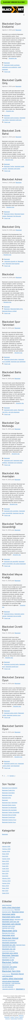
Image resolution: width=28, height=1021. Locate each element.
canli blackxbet (7, 976)
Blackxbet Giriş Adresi (8, 933)
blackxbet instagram (9, 942)
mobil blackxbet (15, 983)
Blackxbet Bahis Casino (9, 805)
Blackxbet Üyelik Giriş (8, 790)
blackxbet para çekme (10, 953)
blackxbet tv (20, 989)
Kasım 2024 (5, 871)
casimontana (14, 1018)
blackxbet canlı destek (11, 924)
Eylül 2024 (5, 876)
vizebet (12, 1017)
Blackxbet (7, 63)
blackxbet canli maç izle (10, 921)
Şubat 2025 (5, 863)
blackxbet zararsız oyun (14, 715)
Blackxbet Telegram (10, 955)
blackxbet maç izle (18, 513)
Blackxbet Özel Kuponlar (13, 263)
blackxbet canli (8, 460)
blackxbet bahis (8, 914)
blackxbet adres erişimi (11, 713)
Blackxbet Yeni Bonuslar (14, 216)
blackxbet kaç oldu (9, 945)
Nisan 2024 (5, 888)
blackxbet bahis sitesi (11, 917)
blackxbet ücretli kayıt (12, 666)
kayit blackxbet (15, 766)
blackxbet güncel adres (11, 359)
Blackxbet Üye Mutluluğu (10, 424)
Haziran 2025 (6, 859)
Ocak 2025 (5, 866)
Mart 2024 (5, 890)
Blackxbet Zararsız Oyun (9, 820)
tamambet (6, 1017)
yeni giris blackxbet (13, 412)
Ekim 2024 (5, 873)
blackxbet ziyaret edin (6, 974)
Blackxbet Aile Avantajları (10, 475)
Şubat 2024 (5, 893)
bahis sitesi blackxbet (11, 907)
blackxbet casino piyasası (11, 118)
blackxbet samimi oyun (10, 763)
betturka (21, 1015)
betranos (7, 1018)
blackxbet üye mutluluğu (15, 462)
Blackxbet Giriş (11, 226)
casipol (21, 1017)
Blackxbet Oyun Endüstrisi (11, 25)
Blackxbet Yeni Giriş (11, 971)
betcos (16, 1017)
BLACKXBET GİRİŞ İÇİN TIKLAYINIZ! (14, 2)
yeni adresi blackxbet (8, 985)
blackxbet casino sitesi (8, 926)
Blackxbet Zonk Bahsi (8, 793)
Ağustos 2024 (6, 878)
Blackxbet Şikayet (17, 974)
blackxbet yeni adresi (8, 969)
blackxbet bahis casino (10, 410)
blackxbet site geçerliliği (11, 561)
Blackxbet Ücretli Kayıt (8, 817)
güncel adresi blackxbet (10, 981)
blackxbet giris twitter (8, 928)
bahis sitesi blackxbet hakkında (8, 909)
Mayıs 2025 (5, 861)
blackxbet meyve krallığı (14, 616)
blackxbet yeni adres (9, 967)
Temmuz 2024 (6, 881)
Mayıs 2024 (5, 886)
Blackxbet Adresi (12, 179)
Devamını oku (13, 58)
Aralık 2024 (5, 868)
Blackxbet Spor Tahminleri (11, 323)
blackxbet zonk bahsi (14, 168)
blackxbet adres (6, 912)
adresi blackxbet (6, 905)
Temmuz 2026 (6, 849)
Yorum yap (7, 71)
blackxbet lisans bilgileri (9, 947)
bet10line (20, 1018)
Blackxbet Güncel (10, 938)
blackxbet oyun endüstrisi (9, 67)
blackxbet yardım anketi (6, 964)
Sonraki (12, 776)
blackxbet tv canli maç (8, 957)
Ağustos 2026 (6, 846)
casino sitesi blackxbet (12, 978)
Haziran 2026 (6, 851)
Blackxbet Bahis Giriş (16, 309)
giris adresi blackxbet (19, 563)
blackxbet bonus (9, 614)
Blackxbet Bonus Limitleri (9, 311)
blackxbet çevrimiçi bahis (11, 664)
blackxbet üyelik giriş (15, 120)
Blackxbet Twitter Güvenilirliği (12, 525)
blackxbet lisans (20, 945)
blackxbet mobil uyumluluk (11, 65)
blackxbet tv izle (8, 960)
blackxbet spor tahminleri (18, 361)
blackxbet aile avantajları (11, 511)
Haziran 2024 (6, 883)
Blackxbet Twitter (9, 166)
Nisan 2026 (5, 854)
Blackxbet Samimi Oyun (9, 822)
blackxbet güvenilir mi (10, 261)
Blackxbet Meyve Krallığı (9, 815)
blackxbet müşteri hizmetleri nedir (8, 951)
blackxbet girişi (8, 935)
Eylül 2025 (5, 856)
